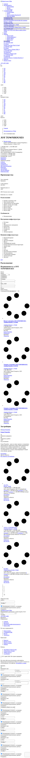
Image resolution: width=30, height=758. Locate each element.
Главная (3, 162)
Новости (6, 640)
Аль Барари (7, 653)
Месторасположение (6, 166)
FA (4, 71)
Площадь (3, 279)
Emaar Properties (8, 331)
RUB (5, 91)
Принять (3, 665)
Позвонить (3, 157)
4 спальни (20, 490)
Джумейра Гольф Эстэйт (10, 649)
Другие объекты (5, 170)
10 (4, 594)
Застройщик (4, 168)
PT (4, 79)
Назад (5, 289)
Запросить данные (5, 160)
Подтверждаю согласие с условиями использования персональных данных (11, 607)
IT (4, 78)
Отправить (3, 609)
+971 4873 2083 (5, 63)
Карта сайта (7, 625)
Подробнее (3, 453)
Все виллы (6, 500)
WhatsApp (3, 159)
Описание (3, 163)
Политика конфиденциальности (12, 624)
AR (4, 72)
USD (5, 90)
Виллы (5, 633)
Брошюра (6, 334)
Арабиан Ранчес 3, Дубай (10, 325)
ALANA (6, 485)
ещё (2, 259)
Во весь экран (7, 141)
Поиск (2, 272)
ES (4, 75)
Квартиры (3, 167)
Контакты (6, 623)
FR (4, 76)
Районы (6, 644)
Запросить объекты (9, 497)
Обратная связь (5, 171)
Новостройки (7, 631)
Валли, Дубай (7, 486)
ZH (4, 74)
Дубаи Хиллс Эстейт (9, 651)
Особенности (4, 164)
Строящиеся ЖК (8, 632)
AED (5, 89)
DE (4, 70)
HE (4, 82)
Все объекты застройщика (7, 456)
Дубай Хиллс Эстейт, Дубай (11, 570)
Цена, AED (4, 283)
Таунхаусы (6, 635)
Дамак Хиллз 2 (8, 652)
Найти (2, 289)
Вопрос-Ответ (7, 641)
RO (4, 81)
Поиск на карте (8, 643)
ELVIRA (6, 568)
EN (4, 68)
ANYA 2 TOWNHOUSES (10, 527)
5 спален (10, 491)
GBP (5, 93)
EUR (5, 87)
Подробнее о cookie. (21, 663)
